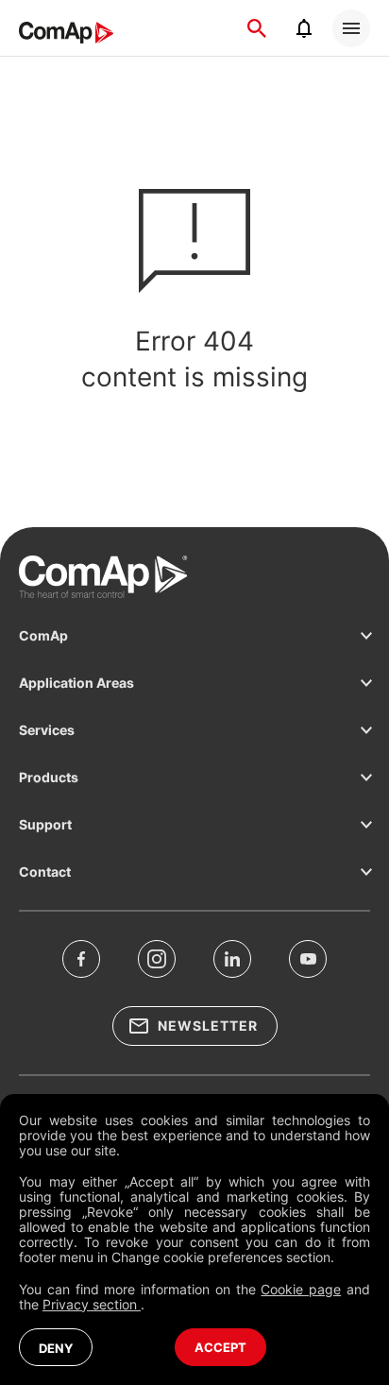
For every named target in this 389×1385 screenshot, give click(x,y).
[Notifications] (304, 28)
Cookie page (301, 1289)
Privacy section (91, 1304)
